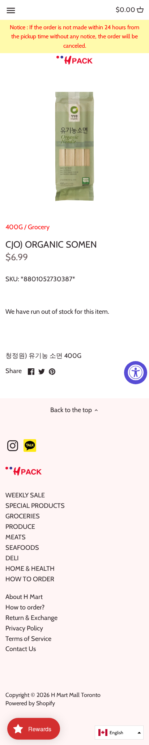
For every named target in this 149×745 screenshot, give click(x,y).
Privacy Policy (24, 628)
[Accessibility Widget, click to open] (135, 372)
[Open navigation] (10, 10)
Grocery (39, 227)
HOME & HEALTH (30, 569)
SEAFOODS (22, 548)
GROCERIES (22, 516)
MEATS (15, 537)
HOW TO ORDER (29, 579)
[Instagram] (12, 445)
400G (14, 227)
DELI (12, 558)
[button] (119, 732)
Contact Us (20, 649)
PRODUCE (20, 527)
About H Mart (24, 597)
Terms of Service (28, 639)
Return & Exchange (31, 618)
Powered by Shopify (30, 703)
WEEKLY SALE (25, 495)
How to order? (24, 607)
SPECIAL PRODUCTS (35, 506)
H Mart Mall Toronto (76, 694)
